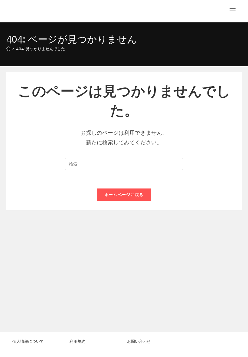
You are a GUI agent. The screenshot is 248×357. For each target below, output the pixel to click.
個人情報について (28, 341)
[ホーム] (8, 49)
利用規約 (77, 341)
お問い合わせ (139, 341)
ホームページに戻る (124, 195)
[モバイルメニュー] (233, 11)
